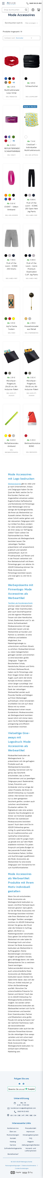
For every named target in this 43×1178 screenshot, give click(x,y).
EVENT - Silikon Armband (11, 208)
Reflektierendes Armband (11, 445)
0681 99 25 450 (23, 1111)
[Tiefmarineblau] (33, 195)
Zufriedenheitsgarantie (13, 1148)
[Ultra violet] (5, 136)
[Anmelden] (33, 9)
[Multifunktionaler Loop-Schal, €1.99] (11, 61)
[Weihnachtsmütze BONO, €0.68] (31, 418)
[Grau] (5, 82)
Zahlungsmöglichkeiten (31, 1145)
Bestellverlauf (13, 1154)
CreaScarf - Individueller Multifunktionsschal (31, 147)
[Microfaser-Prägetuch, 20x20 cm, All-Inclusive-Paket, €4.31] (11, 356)
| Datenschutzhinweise (28, 1165)
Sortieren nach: (9, 38)
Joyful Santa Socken (11, 327)
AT (23, 1115)
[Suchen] (26, 9)
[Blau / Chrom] (9, 136)
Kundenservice (13, 1128)
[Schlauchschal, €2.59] (31, 61)
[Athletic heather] (29, 195)
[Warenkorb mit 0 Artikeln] (39, 9)
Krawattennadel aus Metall (32, 327)
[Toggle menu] (3, 3)
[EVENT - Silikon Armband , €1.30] (11, 178)
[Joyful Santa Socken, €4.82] (11, 301)
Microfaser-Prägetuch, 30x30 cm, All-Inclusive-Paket (31, 385)
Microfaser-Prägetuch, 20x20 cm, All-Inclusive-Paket (11, 385)
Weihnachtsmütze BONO (31, 445)
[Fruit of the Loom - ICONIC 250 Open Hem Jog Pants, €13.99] (31, 178)
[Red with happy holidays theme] (5, 140)
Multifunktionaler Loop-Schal (11, 91)
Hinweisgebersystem (30, 1135)
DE (19, 1115)
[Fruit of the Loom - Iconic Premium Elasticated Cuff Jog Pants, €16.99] (31, 238)
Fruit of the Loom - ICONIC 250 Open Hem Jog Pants (31, 207)
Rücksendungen (13, 1135)
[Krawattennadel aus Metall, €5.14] (31, 301)
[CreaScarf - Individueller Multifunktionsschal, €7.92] (31, 119)
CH (35, 1115)
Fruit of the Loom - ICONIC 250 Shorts (11, 266)
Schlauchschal (31, 86)
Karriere (13, 1145)
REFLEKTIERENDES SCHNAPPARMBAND (11, 150)
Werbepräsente (14, 483)
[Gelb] (13, 318)
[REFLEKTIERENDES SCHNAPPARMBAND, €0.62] (11, 119)
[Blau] (5, 78)
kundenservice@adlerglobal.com (23, 1108)
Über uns (13, 1131)
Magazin (30, 1141)
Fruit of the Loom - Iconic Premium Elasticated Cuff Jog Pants (31, 269)
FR (27, 1115)
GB (31, 1115)
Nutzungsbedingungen (12, 1165)
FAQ (30, 1138)
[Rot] (13, 78)
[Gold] (25, 318)
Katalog (13, 1141)
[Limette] (9, 195)
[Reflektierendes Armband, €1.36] (11, 418)
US (11, 1115)
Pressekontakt (30, 1128)
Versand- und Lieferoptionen (30, 1149)
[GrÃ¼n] (5, 318)
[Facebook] (19, 1083)
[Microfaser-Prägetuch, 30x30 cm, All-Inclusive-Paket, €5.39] (31, 356)
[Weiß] (9, 140)
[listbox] (24, 38)
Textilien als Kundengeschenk (20, 603)
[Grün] (13, 136)
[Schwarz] (9, 78)
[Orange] (9, 82)
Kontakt (13, 1138)
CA (15, 1115)
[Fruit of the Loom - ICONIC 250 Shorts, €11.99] (11, 238)
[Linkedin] (23, 1083)
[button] (21, 22)
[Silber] (29, 318)
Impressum (31, 1131)
